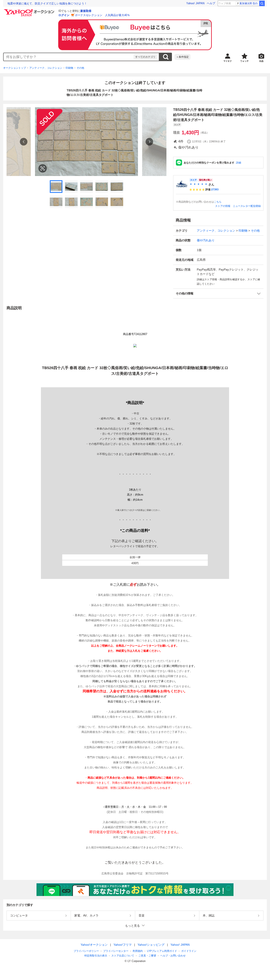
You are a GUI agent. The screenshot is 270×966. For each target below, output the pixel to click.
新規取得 (85, 10)
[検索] (262, 3)
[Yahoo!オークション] (29, 10)
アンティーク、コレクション (45, 67)
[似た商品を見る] (42, 168)
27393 (215, 189)
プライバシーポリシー (86, 951)
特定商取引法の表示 (95, 955)
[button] (218, 293)
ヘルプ (211, 3)
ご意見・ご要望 (147, 955)
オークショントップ (14, 67)
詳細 (238, 162)
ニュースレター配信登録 (247, 206)
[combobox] (68, 57)
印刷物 (69, 67)
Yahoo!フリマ (122, 944)
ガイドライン (188, 951)
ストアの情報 (222, 206)
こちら (217, 201)
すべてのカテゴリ (145, 56)
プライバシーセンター (115, 951)
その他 (80, 67)
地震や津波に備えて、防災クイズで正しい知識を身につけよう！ (47, 3)
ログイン (63, 15)
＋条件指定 (182, 56)
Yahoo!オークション (94, 944)
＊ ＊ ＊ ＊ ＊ (198, 184)
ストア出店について (122, 955)
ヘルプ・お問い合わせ (173, 955)
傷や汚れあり (206, 240)
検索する (165, 57)
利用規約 (138, 951)
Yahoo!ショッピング (151, 944)
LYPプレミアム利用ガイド (162, 951)
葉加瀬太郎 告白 (248, 3)
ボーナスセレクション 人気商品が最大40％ (102, 15)
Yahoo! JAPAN (195, 3)
